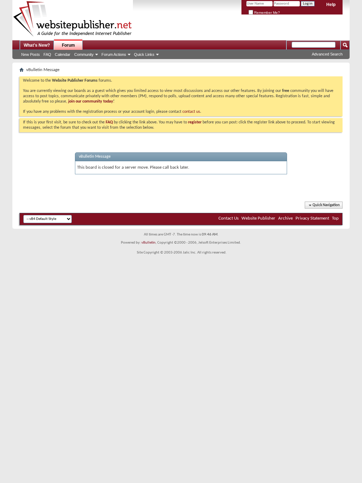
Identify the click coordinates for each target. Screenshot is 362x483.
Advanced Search (327, 54)
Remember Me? (266, 12)
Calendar (62, 54)
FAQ (47, 54)
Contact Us (228, 218)
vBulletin (148, 243)
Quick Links (144, 54)
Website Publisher (258, 218)
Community (84, 54)
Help (330, 4)
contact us (191, 112)
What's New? (37, 45)
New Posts (30, 54)
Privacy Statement (312, 218)
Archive (285, 218)
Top (335, 218)
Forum (68, 45)
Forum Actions (113, 54)
